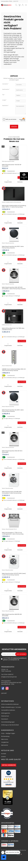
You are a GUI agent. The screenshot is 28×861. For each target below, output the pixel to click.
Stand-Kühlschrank (7, 365)
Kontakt (3, 754)
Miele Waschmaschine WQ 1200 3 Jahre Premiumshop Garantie (13, 410)
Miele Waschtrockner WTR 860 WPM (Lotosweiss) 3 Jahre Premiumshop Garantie (12, 493)
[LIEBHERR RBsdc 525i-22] (4, 375)
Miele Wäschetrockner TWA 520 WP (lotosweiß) (11, 165)
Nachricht (5, 105)
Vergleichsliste (8, 182)
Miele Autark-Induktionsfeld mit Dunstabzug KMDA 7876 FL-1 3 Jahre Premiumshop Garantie (14, 207)
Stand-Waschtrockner (7, 488)
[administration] (21, 854)
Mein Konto (4, 739)
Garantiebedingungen (8, 722)
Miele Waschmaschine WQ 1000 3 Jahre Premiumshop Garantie (13, 247)
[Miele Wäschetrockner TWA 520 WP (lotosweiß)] (14, 153)
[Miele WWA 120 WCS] (4, 457)
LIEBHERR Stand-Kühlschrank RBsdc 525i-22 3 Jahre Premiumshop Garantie (14, 369)
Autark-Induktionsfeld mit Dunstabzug (11, 202)
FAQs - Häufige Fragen (8, 733)
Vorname (5, 84)
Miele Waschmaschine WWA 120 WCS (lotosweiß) (12, 451)
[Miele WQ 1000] (4, 253)
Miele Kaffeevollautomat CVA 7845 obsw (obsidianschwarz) (13, 328)
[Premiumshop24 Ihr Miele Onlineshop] (6, 5)
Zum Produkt (21, 218)
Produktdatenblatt (11, 171)
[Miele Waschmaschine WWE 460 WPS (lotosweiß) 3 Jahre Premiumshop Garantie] (14, 275)
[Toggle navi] (26, 5)
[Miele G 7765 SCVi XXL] (4, 539)
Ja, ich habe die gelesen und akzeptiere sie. (14, 659)
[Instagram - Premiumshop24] (7, 688)
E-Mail (4, 100)
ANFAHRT (4, 693)
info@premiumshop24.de (9, 677)
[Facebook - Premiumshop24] (2, 688)
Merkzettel (20, 182)
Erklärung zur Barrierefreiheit (10, 725)
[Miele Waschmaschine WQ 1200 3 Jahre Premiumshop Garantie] (14, 398)
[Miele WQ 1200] (4, 416)
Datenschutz (5, 716)
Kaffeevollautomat (6, 324)
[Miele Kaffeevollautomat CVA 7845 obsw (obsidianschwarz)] (14, 316)
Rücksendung (5, 736)
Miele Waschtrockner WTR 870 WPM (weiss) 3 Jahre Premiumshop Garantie (14, 574)
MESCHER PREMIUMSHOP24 (12, 850)
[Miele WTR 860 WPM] (4, 498)
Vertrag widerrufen (9, 765)
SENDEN (14, 127)
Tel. (3, 94)
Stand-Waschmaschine (8, 243)
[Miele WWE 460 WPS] (4, 294)
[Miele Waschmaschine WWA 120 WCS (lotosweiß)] (14, 439)
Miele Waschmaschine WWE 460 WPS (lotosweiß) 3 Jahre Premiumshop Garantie (14, 288)
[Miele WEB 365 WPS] (4, 621)
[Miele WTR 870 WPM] (4, 580)
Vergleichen (5, 742)
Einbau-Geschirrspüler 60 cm (9, 529)
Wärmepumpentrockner (8, 161)
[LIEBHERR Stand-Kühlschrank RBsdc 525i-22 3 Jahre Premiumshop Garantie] (14, 357)
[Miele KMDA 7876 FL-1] (4, 212)
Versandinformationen (8, 710)
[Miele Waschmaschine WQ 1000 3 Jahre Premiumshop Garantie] (14, 234)
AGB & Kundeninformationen (10, 704)
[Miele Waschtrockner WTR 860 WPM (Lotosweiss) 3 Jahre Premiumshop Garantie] (14, 480)
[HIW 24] (18, 854)
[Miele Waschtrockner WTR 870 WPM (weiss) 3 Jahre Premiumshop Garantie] (14, 561)
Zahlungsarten (5, 713)
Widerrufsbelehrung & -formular (11, 707)
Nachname (5, 89)
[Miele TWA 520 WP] (4, 171)
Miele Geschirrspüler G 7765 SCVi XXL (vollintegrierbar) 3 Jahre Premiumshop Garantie (12, 534)
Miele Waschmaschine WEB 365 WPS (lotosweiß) (12, 615)
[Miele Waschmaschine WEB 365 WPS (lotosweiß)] (14, 602)
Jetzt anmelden (21, 654)
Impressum (4, 719)
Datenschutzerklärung (19, 658)
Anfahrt (3, 757)
